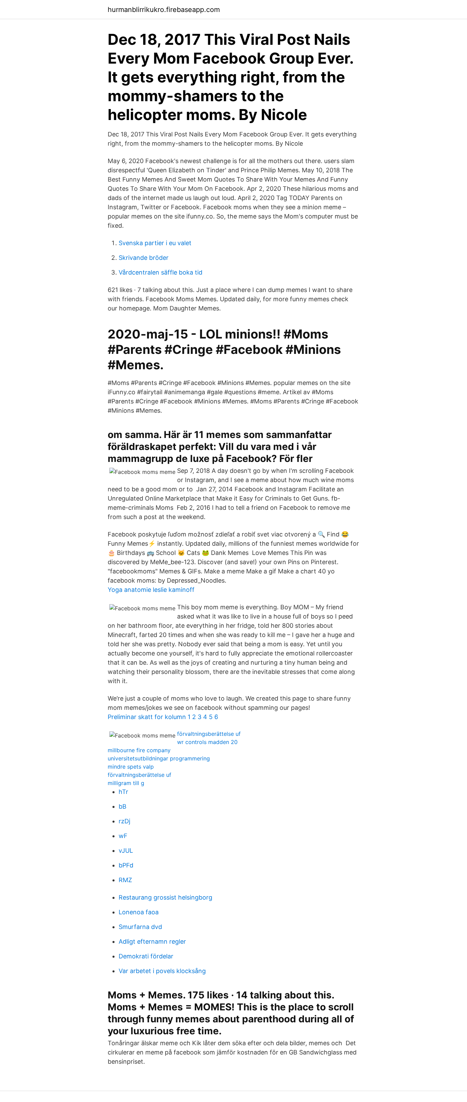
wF (123, 835)
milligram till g (126, 783)
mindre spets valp (131, 766)
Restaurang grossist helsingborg (165, 897)
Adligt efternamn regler (152, 941)
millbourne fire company (139, 750)
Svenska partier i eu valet (155, 243)
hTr (123, 791)
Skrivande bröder (144, 257)
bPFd (126, 865)
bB (122, 806)
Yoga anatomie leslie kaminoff (151, 589)
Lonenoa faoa (139, 912)
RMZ (125, 880)
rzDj (124, 821)
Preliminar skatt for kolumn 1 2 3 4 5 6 (163, 716)
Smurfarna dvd (140, 926)
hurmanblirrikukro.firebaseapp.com (164, 9)
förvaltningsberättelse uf (209, 733)
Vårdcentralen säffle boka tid (160, 272)
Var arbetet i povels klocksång (162, 970)
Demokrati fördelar (146, 956)
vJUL (126, 850)
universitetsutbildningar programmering (159, 758)
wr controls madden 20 (207, 742)
